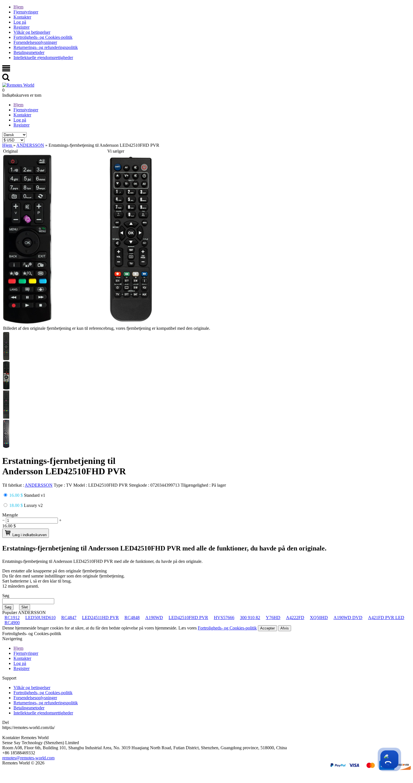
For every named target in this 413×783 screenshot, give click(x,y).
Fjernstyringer (25, 12)
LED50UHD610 (40, 617)
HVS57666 (224, 617)
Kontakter (22, 17)
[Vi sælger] (131, 322)
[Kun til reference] (27, 322)
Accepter (267, 628)
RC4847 (68, 617)
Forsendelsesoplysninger (35, 42)
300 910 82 (250, 617)
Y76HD (273, 617)
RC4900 (12, 622)
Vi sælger (115, 151)
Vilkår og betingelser (31, 32)
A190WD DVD (347, 617)
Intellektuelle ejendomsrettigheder (43, 57)
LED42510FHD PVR (188, 617)
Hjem (18, 6)
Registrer (21, 27)
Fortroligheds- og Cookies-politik (42, 37)
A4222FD (295, 617)
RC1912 (12, 617)
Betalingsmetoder (28, 52)
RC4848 (132, 617)
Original (10, 151)
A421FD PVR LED (386, 617)
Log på (19, 22)
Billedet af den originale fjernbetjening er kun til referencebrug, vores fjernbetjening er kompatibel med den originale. (106, 328)
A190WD (154, 617)
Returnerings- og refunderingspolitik (45, 47)
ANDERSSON (39, 485)
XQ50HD (319, 617)
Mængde (10, 515)
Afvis (284, 628)
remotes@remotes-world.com (28, 757)
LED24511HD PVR (100, 617)
